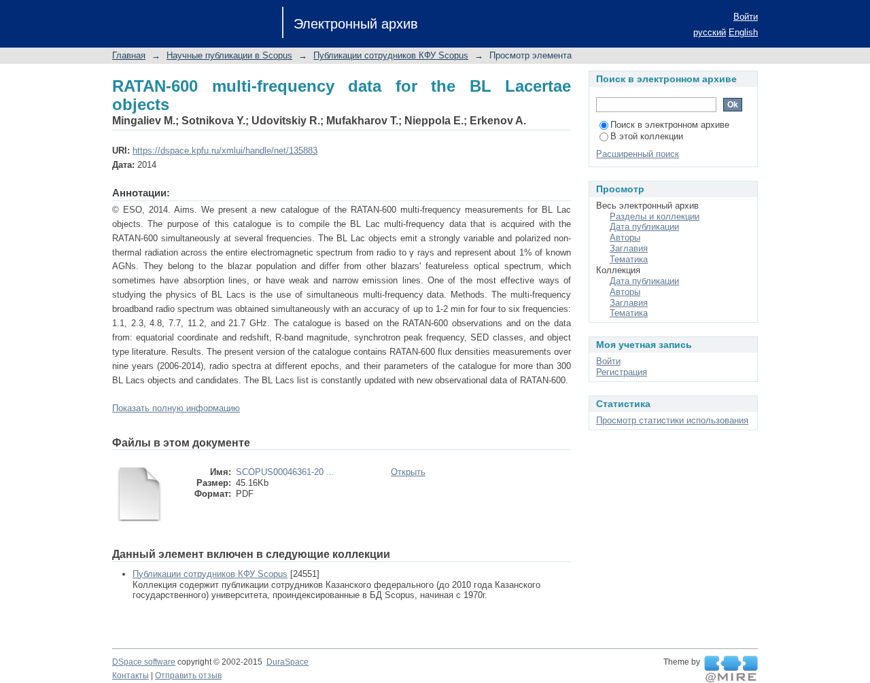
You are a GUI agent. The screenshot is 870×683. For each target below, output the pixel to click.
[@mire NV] (731, 669)
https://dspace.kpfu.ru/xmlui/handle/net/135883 (225, 150)
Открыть (408, 472)
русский (709, 32)
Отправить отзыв (188, 675)
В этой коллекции (646, 136)
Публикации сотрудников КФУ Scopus (390, 55)
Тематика (629, 259)
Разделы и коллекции (654, 216)
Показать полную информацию (176, 408)
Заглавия (629, 248)
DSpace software (143, 662)
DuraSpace (287, 662)
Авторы (625, 237)
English (743, 32)
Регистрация (621, 372)
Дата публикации (644, 227)
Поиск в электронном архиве (669, 125)
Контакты (130, 675)
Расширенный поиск (637, 154)
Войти (745, 17)
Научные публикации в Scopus (229, 55)
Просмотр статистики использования (672, 420)
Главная (128, 55)
